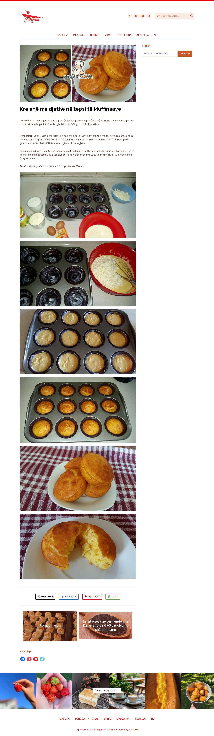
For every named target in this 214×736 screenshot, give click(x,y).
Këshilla (143, 35)
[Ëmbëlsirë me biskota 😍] (90, 691)
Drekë (94, 35)
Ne (155, 35)
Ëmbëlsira (124, 35)
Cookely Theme (116, 730)
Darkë (107, 35)
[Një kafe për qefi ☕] (127, 691)
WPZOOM (134, 730)
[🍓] (18, 691)
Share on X (46, 596)
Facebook (70, 596)
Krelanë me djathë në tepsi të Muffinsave (70, 109)
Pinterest (93, 596)
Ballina (62, 35)
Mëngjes (79, 35)
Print (115, 596)
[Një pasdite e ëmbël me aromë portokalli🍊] (163, 691)
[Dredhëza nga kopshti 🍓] (54, 691)
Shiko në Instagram (107, 691)
